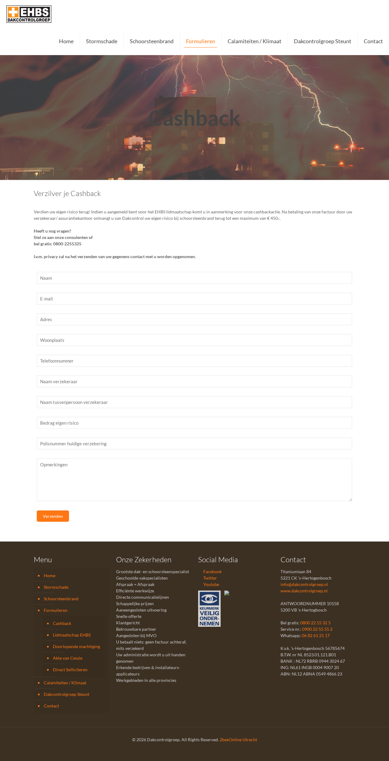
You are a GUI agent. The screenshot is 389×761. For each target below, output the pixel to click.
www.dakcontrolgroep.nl (304, 590)
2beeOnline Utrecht (238, 739)
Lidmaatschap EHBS (72, 634)
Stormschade (56, 587)
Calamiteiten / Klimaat (65, 682)
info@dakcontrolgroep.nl (304, 584)
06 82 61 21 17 (316, 635)
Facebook (212, 571)
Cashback (62, 623)
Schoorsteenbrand (61, 598)
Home (49, 575)
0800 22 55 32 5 (315, 622)
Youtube (210, 584)
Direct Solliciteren (70, 669)
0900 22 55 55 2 (317, 629)
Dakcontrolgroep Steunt (66, 694)
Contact (51, 705)
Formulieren (55, 610)
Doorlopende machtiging (76, 646)
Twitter (209, 577)
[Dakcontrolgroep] (29, 13)
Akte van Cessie (67, 658)
